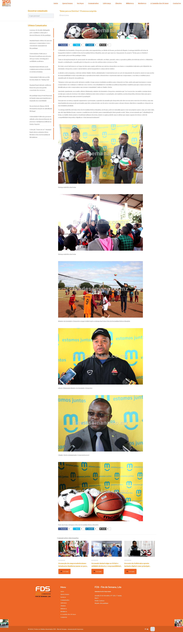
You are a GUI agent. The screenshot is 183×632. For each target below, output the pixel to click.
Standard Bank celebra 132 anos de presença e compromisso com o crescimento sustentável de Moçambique (41, 44)
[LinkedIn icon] (147, 629)
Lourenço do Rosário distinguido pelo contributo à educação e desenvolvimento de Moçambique (40, 32)
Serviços (63, 597)
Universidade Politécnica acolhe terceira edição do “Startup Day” (40, 78)
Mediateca (63, 611)
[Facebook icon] (145, 629)
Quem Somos (64, 594)
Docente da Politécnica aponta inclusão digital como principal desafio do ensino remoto (136, 566)
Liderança (63, 603)
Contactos (63, 617)
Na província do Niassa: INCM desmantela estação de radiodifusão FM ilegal (41, 108)
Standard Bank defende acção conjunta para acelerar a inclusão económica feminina (40, 69)
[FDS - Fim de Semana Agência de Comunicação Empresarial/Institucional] (6, 3)
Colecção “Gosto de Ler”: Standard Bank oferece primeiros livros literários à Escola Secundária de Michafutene (40, 133)
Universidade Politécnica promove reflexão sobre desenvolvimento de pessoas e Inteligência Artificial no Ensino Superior (40, 120)
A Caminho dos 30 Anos (68, 614)
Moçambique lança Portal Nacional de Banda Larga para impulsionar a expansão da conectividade (41, 97)
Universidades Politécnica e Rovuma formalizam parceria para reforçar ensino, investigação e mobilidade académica (40, 57)
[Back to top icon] (152, 629)
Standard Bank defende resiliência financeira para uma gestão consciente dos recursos (40, 87)
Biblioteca (63, 608)
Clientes (63, 606)
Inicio (62, 591)
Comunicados (64, 600)
